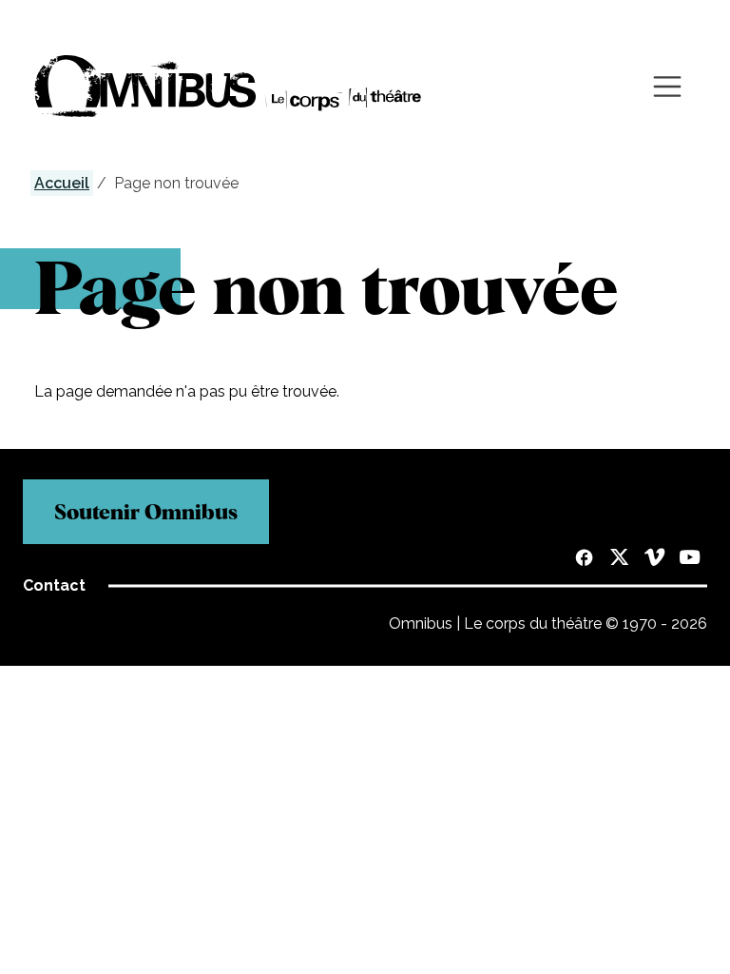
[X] (619, 559)
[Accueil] (228, 86)
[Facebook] (584, 559)
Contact (54, 585)
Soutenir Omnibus (146, 511)
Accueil (61, 183)
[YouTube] (690, 559)
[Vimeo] (654, 559)
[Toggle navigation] (667, 86)
